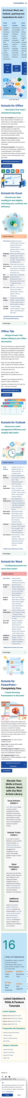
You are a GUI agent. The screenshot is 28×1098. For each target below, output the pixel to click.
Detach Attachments (17, 501)
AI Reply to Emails (17, 467)
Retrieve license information (11, 1032)
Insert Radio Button (17, 606)
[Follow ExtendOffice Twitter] (6, 1076)
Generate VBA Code (16, 245)
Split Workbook (19, 310)
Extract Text (19, 287)
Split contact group (17, 532)
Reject (19, 1095)
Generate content (17, 580)
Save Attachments (17, 499)
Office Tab (14, 1024)
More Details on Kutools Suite (11, 161)
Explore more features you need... (13, 549)
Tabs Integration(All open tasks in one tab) (17, 482)
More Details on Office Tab (10, 390)
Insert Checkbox (16, 603)
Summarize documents (18, 582)
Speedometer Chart (16, 279)
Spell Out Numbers (17, 641)
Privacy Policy (9, 1091)
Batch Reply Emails (17, 513)
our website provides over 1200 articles (12, 845)
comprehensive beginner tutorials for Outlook (12, 917)
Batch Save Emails (17, 515)
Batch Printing (16, 595)
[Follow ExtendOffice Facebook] (2, 1076)
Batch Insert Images (17, 597)
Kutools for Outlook (16, 1018)
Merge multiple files (17, 587)
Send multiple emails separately (18, 537)
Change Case (14, 291)
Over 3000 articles (11, 807)
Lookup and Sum (20, 300)
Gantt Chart (13, 275)
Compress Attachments (18, 503)
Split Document (16, 585)
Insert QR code (16, 608)
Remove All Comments (18, 631)
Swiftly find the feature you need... (13, 647)
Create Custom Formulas (17, 243)
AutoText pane (14, 255)
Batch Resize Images (18, 601)
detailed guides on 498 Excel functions (12, 907)
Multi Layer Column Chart (17, 281)
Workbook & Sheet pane (17, 253)
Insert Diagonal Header (18, 612)
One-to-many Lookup (17, 302)
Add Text (12, 287)
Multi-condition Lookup (16, 304)
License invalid (7, 1035)
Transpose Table (17, 614)
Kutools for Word (16, 1021)
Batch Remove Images (18, 599)
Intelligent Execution (16, 241)
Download (7, 166)
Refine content (16, 578)
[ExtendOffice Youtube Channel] (9, 1076)
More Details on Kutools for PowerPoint (13, 764)
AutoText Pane (16, 644)
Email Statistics (16, 534)
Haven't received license (10, 1038)
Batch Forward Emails (18, 517)
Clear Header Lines (18, 633)
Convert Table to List (18, 610)
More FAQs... (6, 1041)
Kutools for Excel (16, 1015)
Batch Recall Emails (17, 511)
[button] (14, 236)
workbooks (17, 308)
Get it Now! (7, 68)
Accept (7, 1095)
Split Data (13, 313)
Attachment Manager (18, 505)
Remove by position (15, 289)
